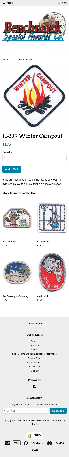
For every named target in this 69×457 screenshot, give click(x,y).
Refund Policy (35, 366)
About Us (34, 345)
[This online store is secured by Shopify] (34, 438)
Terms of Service (34, 362)
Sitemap (34, 370)
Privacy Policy (35, 358)
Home (5, 59)
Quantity (7, 152)
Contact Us (34, 349)
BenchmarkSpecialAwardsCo (37, 420)
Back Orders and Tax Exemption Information (34, 353)
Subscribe (58, 411)
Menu (9, 2)
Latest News (35, 323)
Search (34, 341)
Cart (64, 2)
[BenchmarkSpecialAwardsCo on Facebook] (34, 386)
